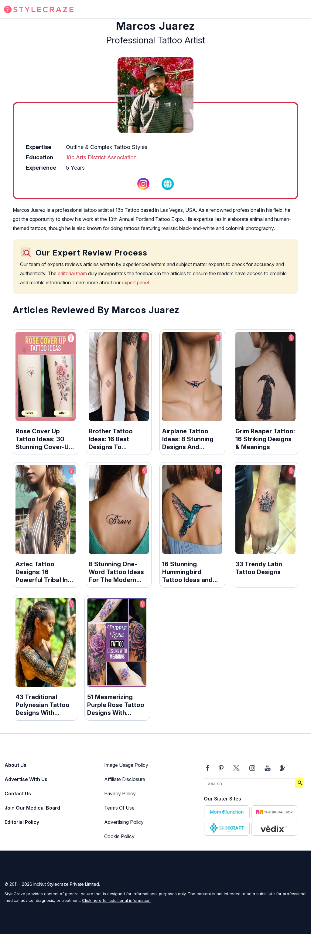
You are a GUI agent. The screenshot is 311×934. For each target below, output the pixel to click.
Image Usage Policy (126, 765)
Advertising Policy (124, 822)
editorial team (72, 273)
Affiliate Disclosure (124, 779)
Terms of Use (119, 808)
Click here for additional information (116, 900)
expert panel (135, 282)
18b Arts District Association (101, 157)
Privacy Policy (120, 793)
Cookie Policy (119, 836)
